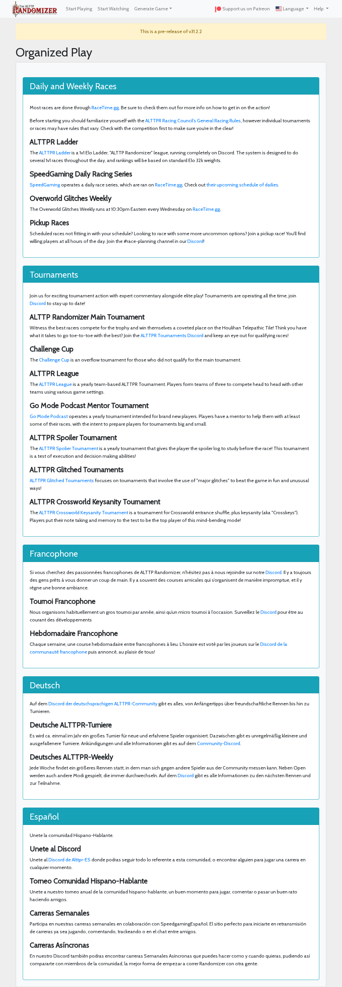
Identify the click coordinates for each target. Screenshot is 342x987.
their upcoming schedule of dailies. (242, 185)
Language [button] (293, 9)
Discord (195, 241)
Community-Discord (218, 743)
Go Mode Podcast (49, 416)
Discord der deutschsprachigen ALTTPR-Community (102, 704)
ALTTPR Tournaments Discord (172, 335)
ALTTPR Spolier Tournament (68, 448)
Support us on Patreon (245, 9)
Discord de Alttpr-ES (69, 860)
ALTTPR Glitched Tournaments (62, 480)
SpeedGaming (45, 185)
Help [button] (319, 9)
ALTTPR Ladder (54, 153)
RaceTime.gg (105, 108)
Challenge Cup (54, 360)
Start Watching (113, 9)
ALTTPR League (55, 384)
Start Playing (79, 9)
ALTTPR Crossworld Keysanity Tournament (83, 513)
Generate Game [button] (151, 9)
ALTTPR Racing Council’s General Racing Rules (193, 121)
